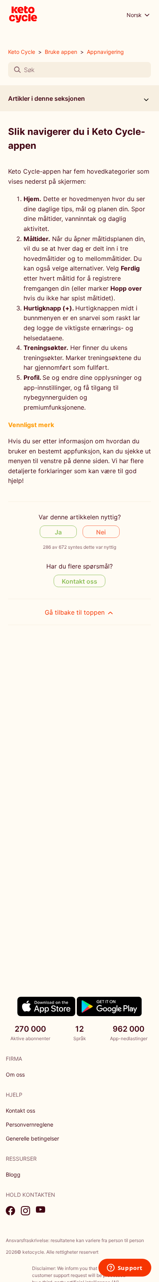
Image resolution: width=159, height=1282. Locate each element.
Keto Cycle (21, 51)
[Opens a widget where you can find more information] (124, 1268)
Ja (58, 532)
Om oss (15, 1074)
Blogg (13, 1174)
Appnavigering (105, 51)
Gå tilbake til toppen (76, 612)
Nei (101, 532)
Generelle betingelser (32, 1138)
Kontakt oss (79, 581)
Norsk (135, 15)
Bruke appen (61, 51)
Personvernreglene (29, 1124)
